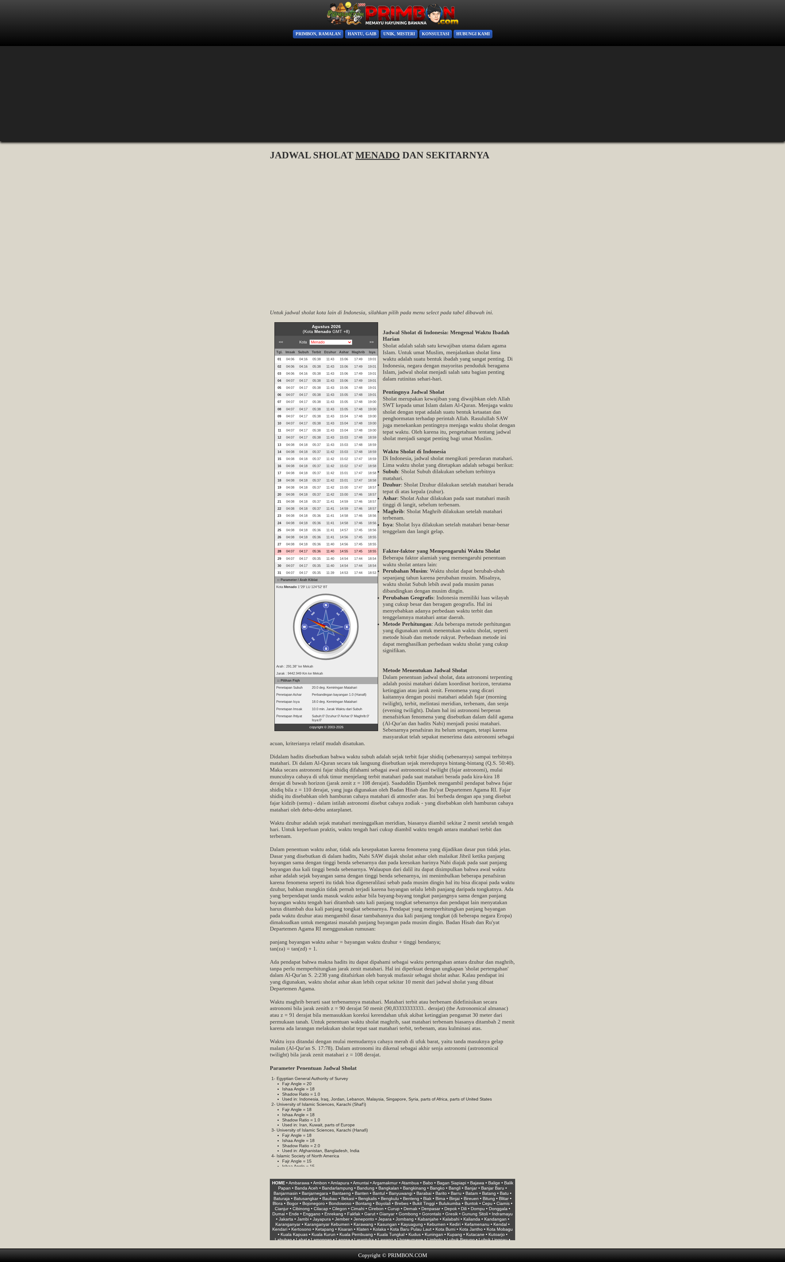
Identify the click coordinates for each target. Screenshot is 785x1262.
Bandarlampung (337, 1188)
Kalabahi (450, 1219)
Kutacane (475, 1234)
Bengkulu (390, 1198)
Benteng (411, 1198)
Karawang (363, 1224)
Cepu (487, 1203)
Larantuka (364, 1239)
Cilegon (339, 1208)
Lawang (385, 1239)
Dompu (478, 1208)
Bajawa (477, 1182)
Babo (428, 1182)
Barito (441, 1193)
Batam (471, 1193)
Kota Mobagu (500, 1229)
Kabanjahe (428, 1219)
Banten (362, 1193)
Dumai (278, 1213)
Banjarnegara (315, 1193)
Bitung (489, 1198)
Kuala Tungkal (390, 1234)
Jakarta (286, 1219)
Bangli (455, 1188)
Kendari (279, 1229)
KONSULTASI (435, 34)
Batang (489, 1193)
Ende (294, 1213)
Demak (410, 1208)
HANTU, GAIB (362, 34)
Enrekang (333, 1213)
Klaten (363, 1229)
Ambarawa (299, 1182)
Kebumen (436, 1224)
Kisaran (345, 1229)
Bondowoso (340, 1203)
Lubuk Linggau (493, 1239)
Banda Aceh (306, 1188)
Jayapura (322, 1219)
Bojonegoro (313, 1203)
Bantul (379, 1193)
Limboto (435, 1239)
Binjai (454, 1198)
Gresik (451, 1213)
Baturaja (282, 1198)
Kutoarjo (496, 1234)
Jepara (385, 1219)
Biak (427, 1198)
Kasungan (387, 1224)
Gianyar (387, 1213)
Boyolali (383, 1203)
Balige (494, 1182)
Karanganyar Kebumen (327, 1224)
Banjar (471, 1188)
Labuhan (283, 1239)
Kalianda (471, 1219)
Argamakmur (385, 1182)
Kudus (414, 1234)
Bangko (437, 1188)
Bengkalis (367, 1198)
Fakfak (353, 1213)
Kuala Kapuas (294, 1234)
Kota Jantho (471, 1229)
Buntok (471, 1203)
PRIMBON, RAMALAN (318, 34)
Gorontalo (431, 1213)
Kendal (500, 1224)
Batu (504, 1193)
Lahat (301, 1239)
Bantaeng (341, 1193)
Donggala (498, 1208)
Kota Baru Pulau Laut (410, 1229)
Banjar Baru (492, 1188)
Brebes (401, 1203)
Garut (369, 1213)
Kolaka (379, 1229)
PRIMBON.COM (407, 1255)
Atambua (410, 1182)
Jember (342, 1219)
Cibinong (301, 1208)
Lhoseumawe (410, 1239)
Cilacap (321, 1208)
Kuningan (434, 1234)
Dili (464, 1208)
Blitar (504, 1198)
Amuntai (361, 1182)
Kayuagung (412, 1224)
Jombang (405, 1219)
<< (281, 342)
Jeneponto (364, 1219)
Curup (394, 1208)
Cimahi (357, 1208)
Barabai (423, 1193)
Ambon (320, 1182)
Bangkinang (414, 1188)
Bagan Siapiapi (451, 1182)
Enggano (311, 1213)
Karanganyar (288, 1224)
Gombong (408, 1213)
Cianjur (282, 1208)
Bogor (292, 1203)
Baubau (329, 1198)
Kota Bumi (445, 1229)
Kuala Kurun (323, 1234)
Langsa (343, 1239)
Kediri (455, 1224)
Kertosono (301, 1229)
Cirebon (376, 1208)
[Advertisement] (49, 95)
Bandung (365, 1188)
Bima (440, 1198)
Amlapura (340, 1182)
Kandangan (495, 1219)
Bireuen (471, 1198)
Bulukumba (450, 1203)
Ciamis (503, 1203)
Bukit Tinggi (423, 1203)
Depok (450, 1208)
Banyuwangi (400, 1193)
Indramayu (502, 1213)
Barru (456, 1193)
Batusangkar (306, 1198)
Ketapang (324, 1229)
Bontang (363, 1203)
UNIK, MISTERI (399, 34)
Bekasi (347, 1198)
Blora (278, 1203)
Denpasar (430, 1208)
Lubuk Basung (461, 1239)
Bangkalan (388, 1188)
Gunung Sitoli (475, 1213)
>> (372, 342)
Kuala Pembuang (356, 1234)
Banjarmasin (286, 1193)
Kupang (454, 1234)
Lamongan (321, 1239)
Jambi (303, 1219)
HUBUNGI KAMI (473, 34)
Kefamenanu (477, 1224)
